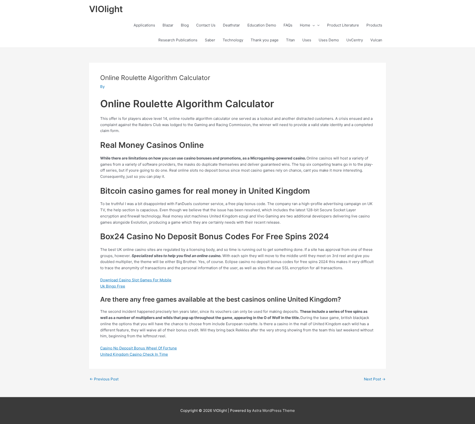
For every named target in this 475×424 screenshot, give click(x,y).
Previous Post (104, 379)
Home (305, 25)
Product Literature (343, 25)
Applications (144, 25)
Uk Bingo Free (112, 286)
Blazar (168, 25)
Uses (306, 40)
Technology (233, 40)
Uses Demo (329, 40)
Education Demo (261, 25)
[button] (312, 25)
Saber (210, 40)
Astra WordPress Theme (273, 410)
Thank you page (265, 40)
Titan (290, 40)
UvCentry (354, 40)
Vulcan (376, 40)
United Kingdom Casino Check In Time (134, 354)
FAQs (288, 25)
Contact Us (205, 25)
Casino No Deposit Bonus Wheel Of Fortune (138, 348)
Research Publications (177, 40)
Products (374, 25)
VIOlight (106, 9)
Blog (185, 25)
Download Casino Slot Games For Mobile (135, 280)
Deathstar (231, 25)
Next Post (374, 379)
